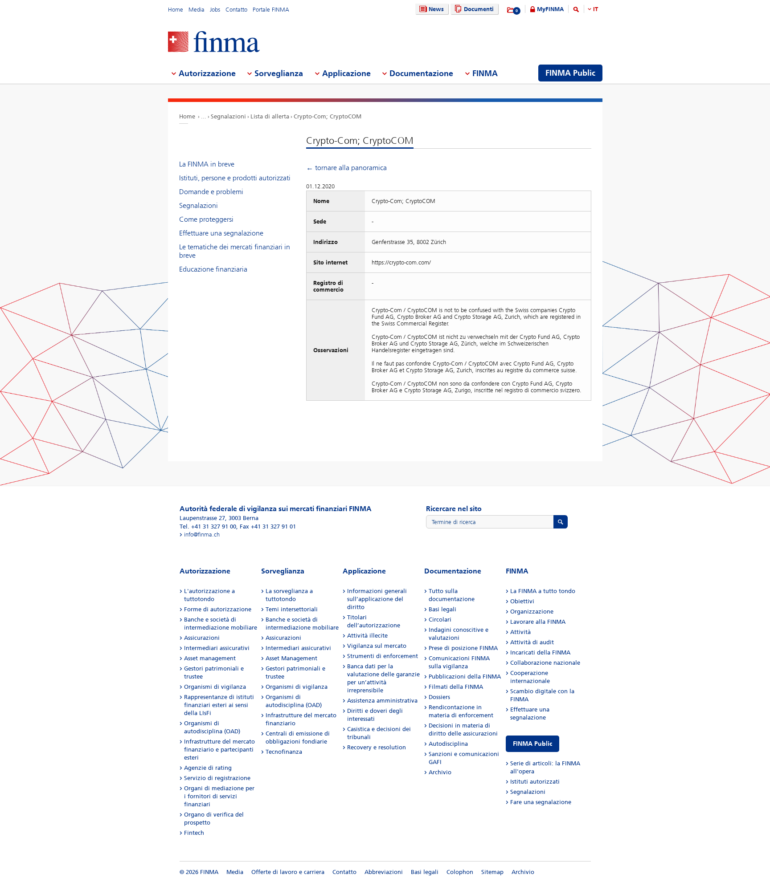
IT (595, 9)
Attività (520, 632)
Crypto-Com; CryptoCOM (327, 116)
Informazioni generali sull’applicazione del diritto (377, 599)
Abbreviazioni (384, 872)
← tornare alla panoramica (346, 167)
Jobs (215, 9)
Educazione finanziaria (213, 269)
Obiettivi (522, 601)
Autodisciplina (448, 743)
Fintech (194, 832)
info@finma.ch (202, 534)
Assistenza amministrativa (382, 700)
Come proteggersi (206, 219)
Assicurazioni (202, 637)
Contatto (236, 9)
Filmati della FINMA (456, 686)
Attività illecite (367, 635)
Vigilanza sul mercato (376, 645)
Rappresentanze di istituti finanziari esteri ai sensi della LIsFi (219, 705)
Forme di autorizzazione (217, 609)
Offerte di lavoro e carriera (287, 872)
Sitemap (492, 872)
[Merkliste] (511, 10)
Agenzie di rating (208, 767)
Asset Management (291, 658)
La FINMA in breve (206, 164)
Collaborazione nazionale (545, 662)
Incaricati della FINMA (540, 652)
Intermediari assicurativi (217, 648)
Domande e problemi (211, 191)
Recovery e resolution (376, 747)
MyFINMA (550, 9)
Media (196, 9)
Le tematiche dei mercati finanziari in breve (234, 251)
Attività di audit (532, 642)
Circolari (440, 619)
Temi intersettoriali (292, 609)
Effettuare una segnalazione (221, 233)
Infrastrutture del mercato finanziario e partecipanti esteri (219, 749)
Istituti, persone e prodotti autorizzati (235, 178)
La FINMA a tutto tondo (542, 591)
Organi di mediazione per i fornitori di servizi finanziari (219, 796)
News (436, 9)
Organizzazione (531, 611)
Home (175, 9)
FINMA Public (532, 744)
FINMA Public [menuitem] (570, 73)
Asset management (210, 658)
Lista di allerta (269, 116)
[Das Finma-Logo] (214, 42)
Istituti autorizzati (535, 781)
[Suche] (576, 11)
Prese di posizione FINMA (463, 648)
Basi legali (442, 609)
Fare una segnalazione (540, 802)
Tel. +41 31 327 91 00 (208, 526)
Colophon (459, 872)
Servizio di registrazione (217, 778)
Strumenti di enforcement (382, 656)
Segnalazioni (228, 116)
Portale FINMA (271, 9)
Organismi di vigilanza (215, 686)
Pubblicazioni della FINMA (465, 676)
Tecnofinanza (284, 751)
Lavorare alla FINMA (537, 621)
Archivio (440, 772)
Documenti (479, 9)
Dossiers (439, 697)
